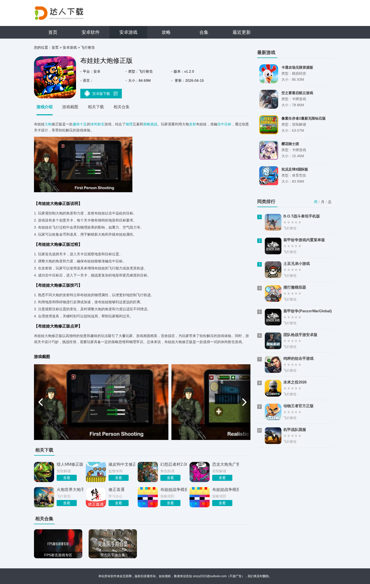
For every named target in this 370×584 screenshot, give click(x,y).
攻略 (166, 32)
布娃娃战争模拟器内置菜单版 (173, 489)
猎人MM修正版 (70, 464)
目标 (227, 124)
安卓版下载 (101, 94)
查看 (66, 478)
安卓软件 (91, 32)
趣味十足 (80, 124)
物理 (129, 124)
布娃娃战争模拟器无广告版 (225, 489)
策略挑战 (150, 124)
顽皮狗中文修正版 (121, 464)
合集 (203, 32)
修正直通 (116, 489)
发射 (192, 124)
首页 (52, 32)
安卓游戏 (128, 32)
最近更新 (242, 32)
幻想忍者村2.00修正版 (173, 464)
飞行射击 (88, 47)
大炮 (48, 124)
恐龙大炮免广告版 (225, 464)
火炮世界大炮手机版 (70, 489)
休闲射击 (97, 124)
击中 (220, 124)
